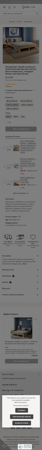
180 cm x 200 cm (12, 109)
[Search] (37, 13)
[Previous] (6, 45)
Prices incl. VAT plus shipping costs (15, 80)
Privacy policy (18, 405)
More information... (21, 402)
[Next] (35, 45)
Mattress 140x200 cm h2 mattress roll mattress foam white (28, 163)
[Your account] (9, 7)
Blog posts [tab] (6, 288)
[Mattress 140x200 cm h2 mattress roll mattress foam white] (16, 166)
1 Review (8, 86)
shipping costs (25, 437)
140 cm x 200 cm (12, 105)
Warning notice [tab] (8, 270)
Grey (23, 117)
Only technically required (22, 417)
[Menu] (4, 7)
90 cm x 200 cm (12, 101)
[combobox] (18, 13)
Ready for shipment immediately (21, 2)
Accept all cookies (21, 423)
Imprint (26, 405)
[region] (21, 45)
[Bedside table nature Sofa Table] (16, 183)
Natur (9, 117)
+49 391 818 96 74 (9, 385)
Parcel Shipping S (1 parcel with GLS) (15, 225)
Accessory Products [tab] (12, 136)
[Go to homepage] (28, 7)
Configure (21, 410)
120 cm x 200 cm (26, 101)
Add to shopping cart (21, 129)
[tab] (20, 260)
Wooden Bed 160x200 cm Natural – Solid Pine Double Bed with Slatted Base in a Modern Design (21, 343)
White (16, 117)
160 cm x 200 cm (27, 105)
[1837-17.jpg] (21, 45)
